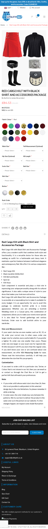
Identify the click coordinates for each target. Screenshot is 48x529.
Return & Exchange (9, 476)
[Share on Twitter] (16, 228)
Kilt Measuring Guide (29, 352)
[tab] (24, 234)
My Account (6, 467)
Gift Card (5, 498)
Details (5, 234)
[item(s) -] (37, 17)
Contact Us (6, 502)
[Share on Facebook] (12, 228)
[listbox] (24, 132)
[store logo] (12, 16)
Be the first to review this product (13, 98)
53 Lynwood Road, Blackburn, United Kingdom (22, 449)
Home (3, 25)
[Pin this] (20, 228)
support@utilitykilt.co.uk (13, 458)
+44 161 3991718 (11, 453)
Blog (3, 489)
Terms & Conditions (9, 480)
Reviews (6, 408)
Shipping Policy (7, 471)
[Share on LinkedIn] (25, 228)
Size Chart (5, 494)
